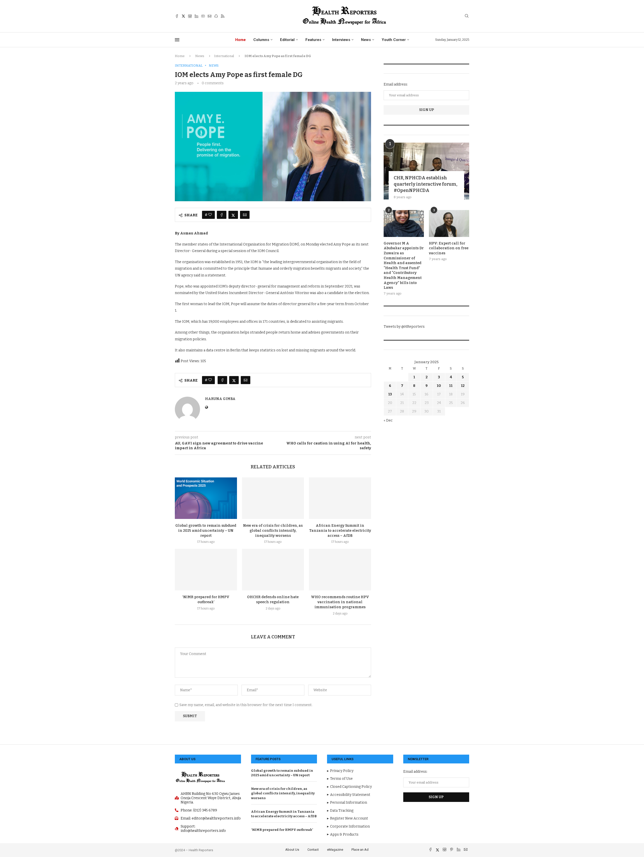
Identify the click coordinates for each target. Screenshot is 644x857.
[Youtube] (203, 16)
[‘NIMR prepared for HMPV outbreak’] (206, 569)
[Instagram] (190, 16)
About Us (292, 849)
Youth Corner (394, 39)
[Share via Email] (245, 215)
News (366, 39)
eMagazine (335, 849)
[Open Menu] (177, 39)
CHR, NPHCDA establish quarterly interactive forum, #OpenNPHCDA (425, 184)
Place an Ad (360, 849)
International (224, 56)
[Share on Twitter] (233, 215)
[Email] (210, 16)
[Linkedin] (196, 16)
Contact (313, 849)
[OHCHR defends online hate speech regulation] (273, 569)
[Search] (466, 16)
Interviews (341, 39)
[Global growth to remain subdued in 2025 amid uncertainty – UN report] (206, 498)
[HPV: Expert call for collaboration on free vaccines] (449, 223)
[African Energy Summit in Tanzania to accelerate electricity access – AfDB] (340, 498)
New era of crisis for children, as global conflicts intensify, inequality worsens (273, 530)
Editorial (287, 39)
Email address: (396, 84)
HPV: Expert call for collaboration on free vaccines (448, 248)
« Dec (388, 420)
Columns (261, 39)
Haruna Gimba (220, 399)
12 (463, 386)
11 (451, 386)
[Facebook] (177, 16)
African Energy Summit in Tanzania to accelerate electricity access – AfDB (340, 530)
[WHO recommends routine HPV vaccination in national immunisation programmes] (340, 569)
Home (240, 39)
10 (439, 386)
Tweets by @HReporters (404, 326)
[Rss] (223, 16)
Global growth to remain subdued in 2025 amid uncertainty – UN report (205, 530)
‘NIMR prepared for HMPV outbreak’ (282, 830)
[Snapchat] (216, 16)
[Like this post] (210, 215)
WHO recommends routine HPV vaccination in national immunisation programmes (340, 602)
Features (313, 39)
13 (390, 394)
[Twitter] (183, 16)
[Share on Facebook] (221, 215)
